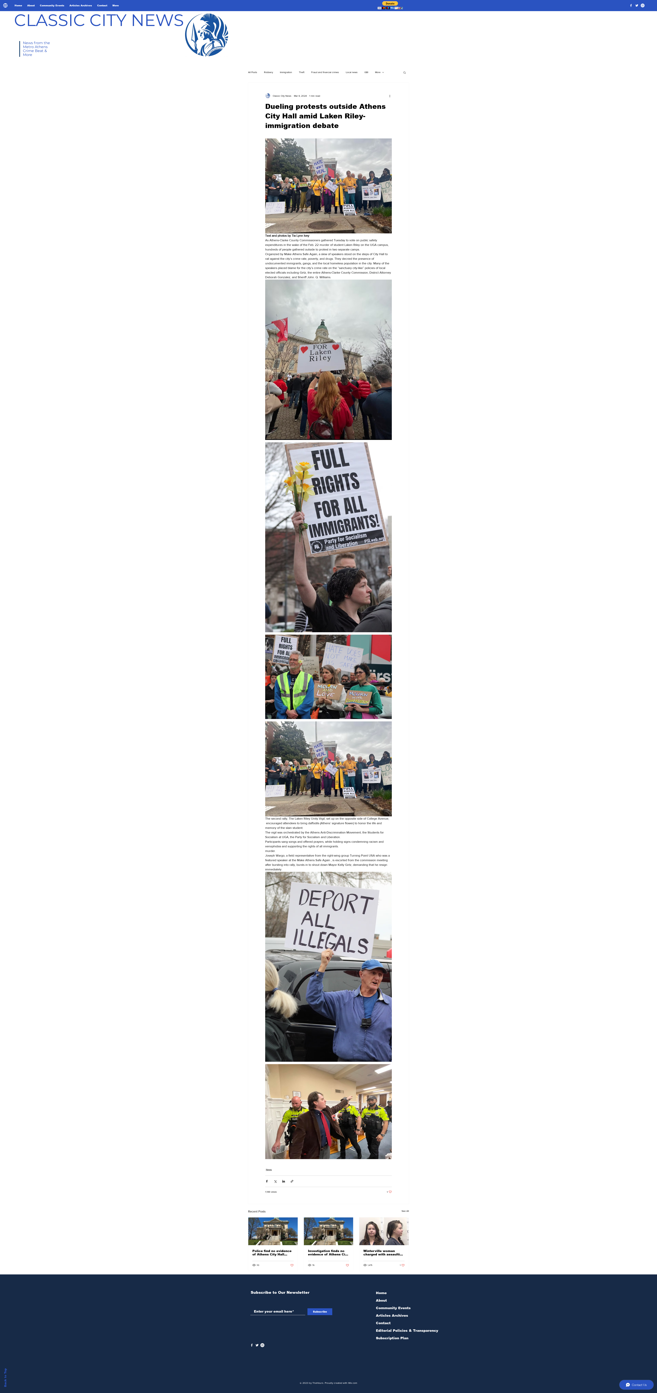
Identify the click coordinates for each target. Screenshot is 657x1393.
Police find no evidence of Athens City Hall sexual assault (272, 1252)
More (378, 72)
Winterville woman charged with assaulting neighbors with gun (383, 1252)
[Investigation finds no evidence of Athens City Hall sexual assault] (328, 1231)
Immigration (286, 72)
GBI (366, 72)
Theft (301, 72)
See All (405, 1211)
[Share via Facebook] (266, 1181)
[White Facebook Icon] (252, 1345)
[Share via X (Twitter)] (275, 1181)
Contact (383, 1323)
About (381, 1300)
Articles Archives (392, 1315)
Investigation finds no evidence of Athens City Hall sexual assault (328, 1252)
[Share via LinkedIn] (283, 1181)
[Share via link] (292, 1181)
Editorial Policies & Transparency (407, 1330)
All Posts (252, 72)
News (269, 1169)
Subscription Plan (392, 1338)
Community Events (393, 1308)
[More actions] (390, 96)
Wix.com (352, 1383)
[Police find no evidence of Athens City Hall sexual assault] (273, 1231)
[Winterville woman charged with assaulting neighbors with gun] (384, 1231)
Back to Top (5, 1377)
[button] (390, 5)
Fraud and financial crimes (325, 72)
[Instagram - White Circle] (643, 5)
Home (381, 1293)
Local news (352, 72)
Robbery (268, 72)
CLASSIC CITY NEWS (99, 20)
